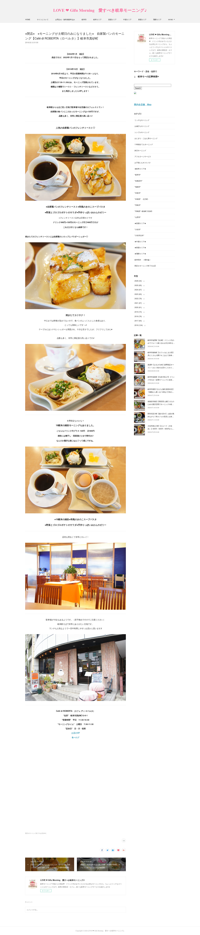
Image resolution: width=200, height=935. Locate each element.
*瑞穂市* (138, 187)
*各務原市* (138, 181)
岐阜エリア (97, 19)
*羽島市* (138, 205)
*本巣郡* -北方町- (141, 199)
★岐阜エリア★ (140, 168)
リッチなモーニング (142, 120)
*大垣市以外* (139, 235)
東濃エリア (142, 19)
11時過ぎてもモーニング (144, 144)
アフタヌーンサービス (143, 156)
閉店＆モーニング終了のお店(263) (35, 833)
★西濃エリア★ (140, 223)
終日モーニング (140, 150)
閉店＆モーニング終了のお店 (145, 265)
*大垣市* (138, 229)
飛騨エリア (157, 19)
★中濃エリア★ (140, 241)
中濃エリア (127, 19)
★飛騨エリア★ (140, 253)
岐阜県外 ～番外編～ (143, 260)
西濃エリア (112, 19)
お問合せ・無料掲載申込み (65, 19)
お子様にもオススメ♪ (142, 162)
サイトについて (42, 19)
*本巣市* (138, 193)
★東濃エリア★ (140, 247)
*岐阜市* (138, 174)
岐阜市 (84, 19)
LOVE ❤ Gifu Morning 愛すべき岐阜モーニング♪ (100, 10)
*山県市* (138, 217)
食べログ (75, 737)
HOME (27, 19)
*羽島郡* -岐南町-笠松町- (144, 211)
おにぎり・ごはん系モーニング (146, 138)
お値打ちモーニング (142, 126)
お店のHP (75, 732)
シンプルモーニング (142, 132)
